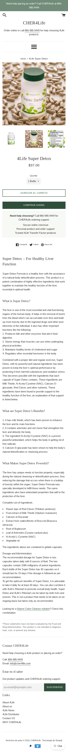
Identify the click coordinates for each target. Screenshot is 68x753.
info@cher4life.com (20, 663)
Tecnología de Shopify (52, 740)
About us (7, 706)
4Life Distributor (10, 714)
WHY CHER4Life (11, 722)
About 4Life (8, 702)
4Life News (8, 710)
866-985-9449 (32, 30)
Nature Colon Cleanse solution (33, 608)
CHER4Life (34, 22)
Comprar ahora (34, 205)
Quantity (33, 176)
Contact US (8, 718)
